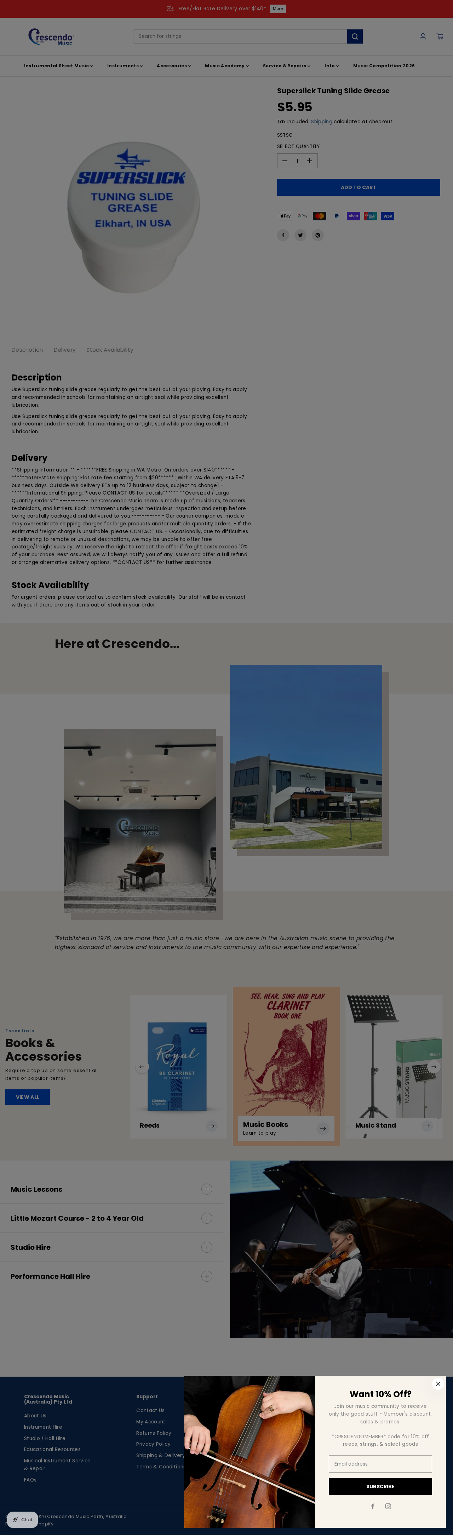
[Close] (438, 1384)
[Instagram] (388, 1506)
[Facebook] (372, 1506)
